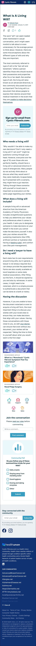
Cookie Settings (24, 615)
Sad (25, 401)
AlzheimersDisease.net (11, 582)
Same (21, 409)
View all (7, 605)
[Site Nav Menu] (33, 2)
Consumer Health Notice (10, 613)
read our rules (18, 421)
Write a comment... (12, 429)
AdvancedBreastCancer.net (13, 573)
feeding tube (16, 243)
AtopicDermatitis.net (10, 589)
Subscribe (25, 125)
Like (7, 401)
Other (12, 489)
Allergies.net (7, 579)
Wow (12, 409)
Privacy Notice (19, 131)
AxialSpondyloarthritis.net (13, 595)
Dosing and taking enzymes (17, 484)
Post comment (18, 435)
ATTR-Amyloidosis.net (11, 592)
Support (17, 401)
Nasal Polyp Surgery (13, 387)
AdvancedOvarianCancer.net (14, 576)
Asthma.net (7, 586)
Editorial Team (14, 23)
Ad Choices (20, 618)
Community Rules (8, 618)
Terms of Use (22, 524)
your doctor (25, 324)
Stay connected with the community (13, 512)
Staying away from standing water (17, 475)
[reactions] (19, 30)
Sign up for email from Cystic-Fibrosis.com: (18, 119)
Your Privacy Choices (9, 615)
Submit (18, 494)
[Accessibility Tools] (25, 2)
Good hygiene (15, 479)
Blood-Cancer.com (10, 601)
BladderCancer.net (10, 598)
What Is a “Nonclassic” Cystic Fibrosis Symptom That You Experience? (16, 359)
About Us (5, 610)
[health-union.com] (11, 545)
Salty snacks (15, 470)
